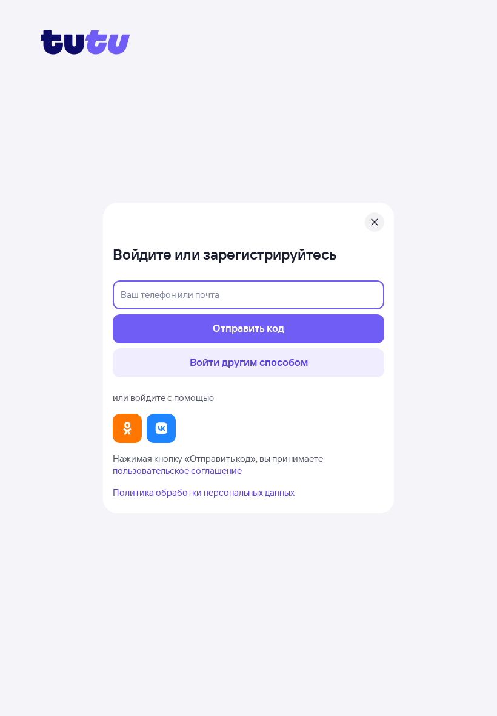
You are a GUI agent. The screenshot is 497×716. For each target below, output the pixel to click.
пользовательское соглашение (177, 470)
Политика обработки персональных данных (204, 492)
